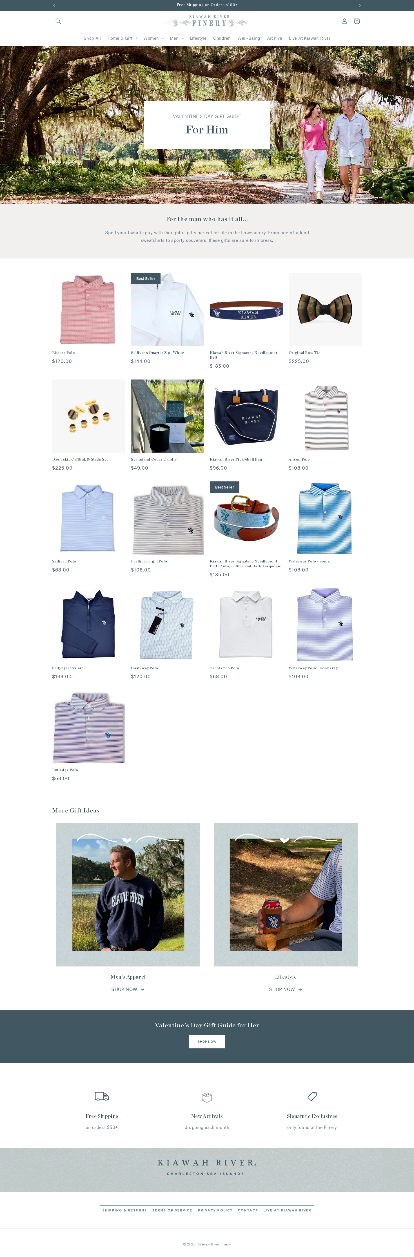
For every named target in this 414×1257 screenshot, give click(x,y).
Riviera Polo (63, 353)
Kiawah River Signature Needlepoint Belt (243, 355)
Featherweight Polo (149, 561)
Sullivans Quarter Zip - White (157, 353)
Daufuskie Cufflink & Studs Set (80, 459)
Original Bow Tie (304, 353)
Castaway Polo (144, 668)
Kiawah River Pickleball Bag (236, 459)
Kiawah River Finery (214, 1244)
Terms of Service (172, 1210)
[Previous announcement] (54, 5)
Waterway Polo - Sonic (309, 561)
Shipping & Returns (125, 1210)
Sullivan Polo (64, 561)
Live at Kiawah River (287, 1210)
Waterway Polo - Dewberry (313, 668)
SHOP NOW (124, 989)
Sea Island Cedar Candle (154, 459)
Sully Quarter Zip (67, 668)
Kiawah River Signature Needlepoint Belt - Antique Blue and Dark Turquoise (245, 564)
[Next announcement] (360, 5)
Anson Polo (299, 459)
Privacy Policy (215, 1210)
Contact (248, 1210)
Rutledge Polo (65, 770)
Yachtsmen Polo (224, 668)
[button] (58, 21)
